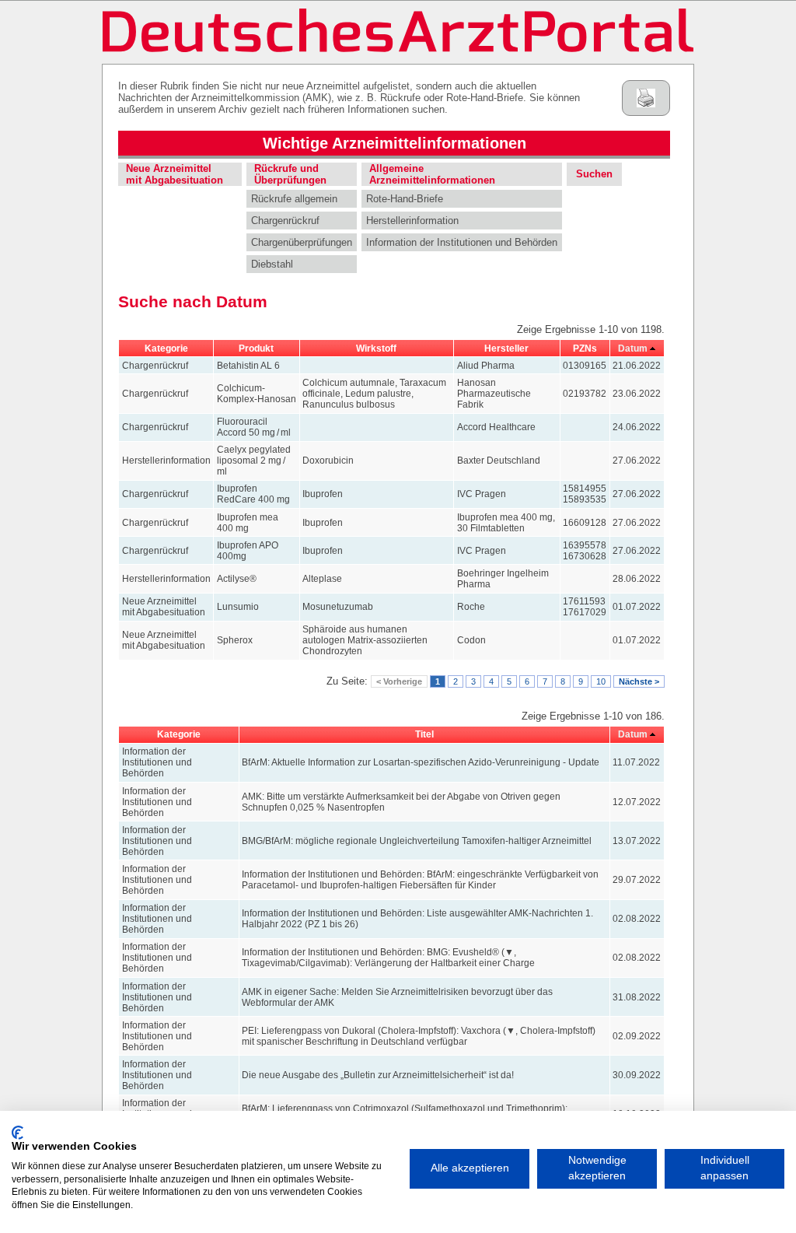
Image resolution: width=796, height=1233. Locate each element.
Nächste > (639, 681)
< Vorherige (399, 681)
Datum (633, 348)
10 (601, 681)
